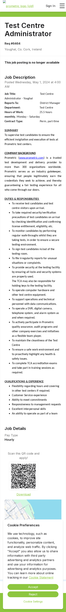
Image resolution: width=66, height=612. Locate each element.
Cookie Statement (41, 577)
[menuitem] (18, 6)
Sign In (50, 6)
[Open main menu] (62, 6)
